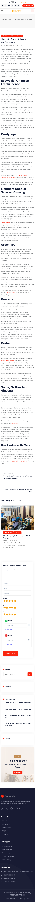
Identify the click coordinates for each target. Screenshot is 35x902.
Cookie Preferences (8, 856)
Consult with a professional (19, 461)
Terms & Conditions (11, 899)
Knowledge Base (7, 849)
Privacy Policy (6, 860)
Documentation (7, 846)
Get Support (6, 824)
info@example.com (9, 878)
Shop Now (17, 772)
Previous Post (8, 473)
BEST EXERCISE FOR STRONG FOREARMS (18, 703)
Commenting (6, 853)
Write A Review (28, 5)
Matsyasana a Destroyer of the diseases (18, 709)
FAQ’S (4, 831)
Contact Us (5, 834)
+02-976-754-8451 (9, 875)
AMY (4, 45)
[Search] (32, 10)
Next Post (27, 487)
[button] (29, 500)
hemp (32, 52)
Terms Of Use (6, 827)
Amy (6, 540)
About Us (5, 821)
